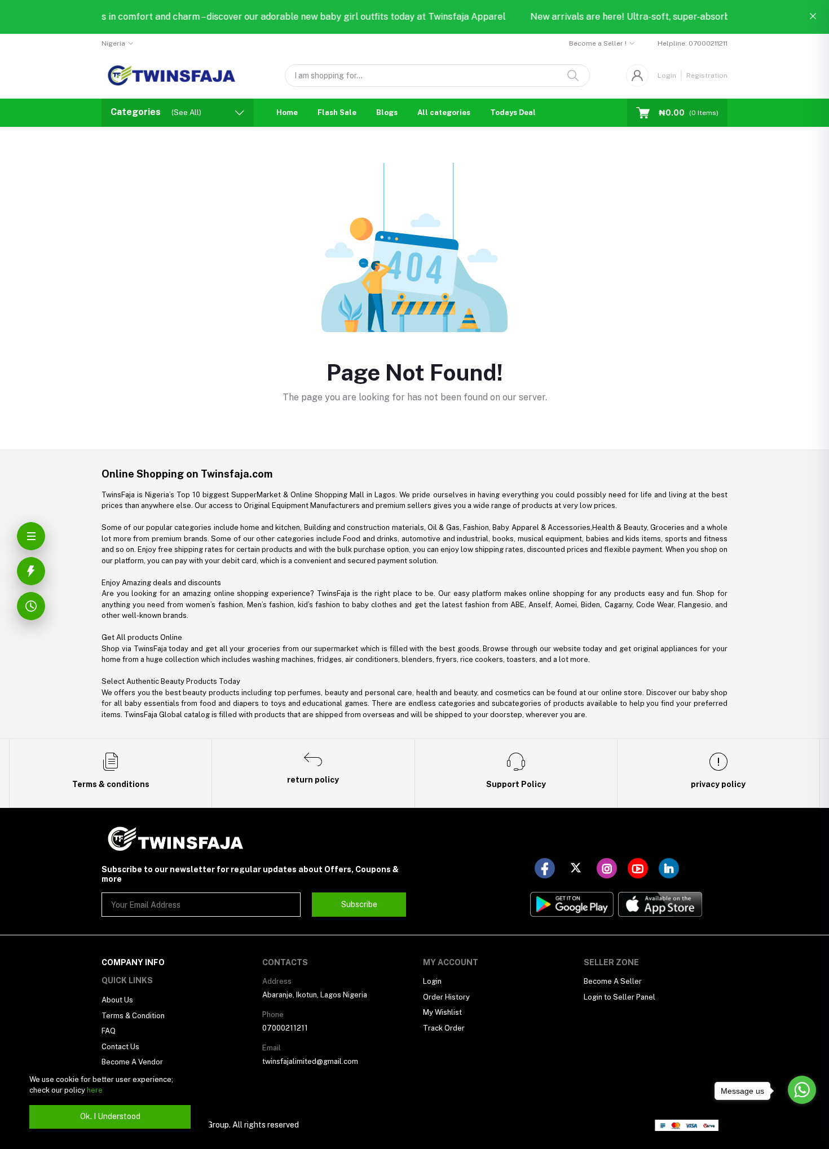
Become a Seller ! (598, 43)
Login (667, 75)
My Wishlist (442, 1012)
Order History (446, 997)
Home (287, 112)
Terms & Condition (133, 1015)
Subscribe (359, 904)
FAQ (109, 1031)
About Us (117, 1000)
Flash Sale (337, 112)
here (95, 1090)
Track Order (444, 1028)
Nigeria (113, 43)
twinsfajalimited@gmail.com (310, 1061)
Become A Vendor (132, 1062)
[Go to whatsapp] (802, 1090)
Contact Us (120, 1046)
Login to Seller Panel (619, 997)
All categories (443, 112)
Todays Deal (513, 112)
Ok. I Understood (110, 1116)
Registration (706, 75)
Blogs (387, 112)
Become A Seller (613, 981)
